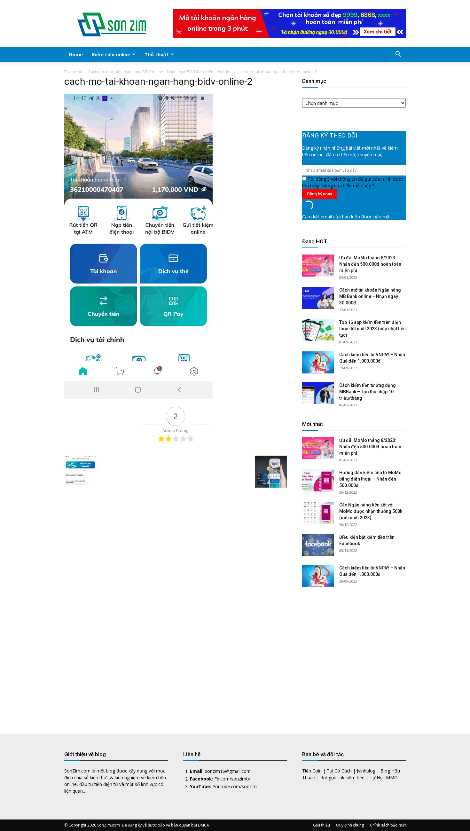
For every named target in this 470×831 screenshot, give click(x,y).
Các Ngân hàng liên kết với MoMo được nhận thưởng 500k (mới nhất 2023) (370, 511)
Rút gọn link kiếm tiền (342, 777)
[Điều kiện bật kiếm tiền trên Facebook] (318, 545)
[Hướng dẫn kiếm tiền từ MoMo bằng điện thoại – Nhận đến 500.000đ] (318, 480)
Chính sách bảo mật (388, 825)
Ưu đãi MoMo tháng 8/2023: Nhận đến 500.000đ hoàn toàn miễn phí (370, 264)
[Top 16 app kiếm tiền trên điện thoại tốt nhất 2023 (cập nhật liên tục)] (318, 330)
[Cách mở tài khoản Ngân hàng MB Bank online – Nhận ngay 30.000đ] (318, 298)
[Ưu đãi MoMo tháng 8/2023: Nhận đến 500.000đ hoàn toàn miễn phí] (318, 266)
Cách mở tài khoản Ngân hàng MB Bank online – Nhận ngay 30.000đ (370, 296)
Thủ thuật (157, 54)
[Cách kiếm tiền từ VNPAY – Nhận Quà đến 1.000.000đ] (318, 362)
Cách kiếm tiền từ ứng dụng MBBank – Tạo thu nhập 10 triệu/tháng (367, 392)
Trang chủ (73, 71)
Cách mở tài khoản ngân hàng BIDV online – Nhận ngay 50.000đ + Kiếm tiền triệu (159, 71)
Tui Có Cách (339, 771)
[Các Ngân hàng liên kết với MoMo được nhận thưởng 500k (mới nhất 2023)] (318, 513)
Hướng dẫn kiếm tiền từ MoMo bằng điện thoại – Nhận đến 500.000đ (370, 479)
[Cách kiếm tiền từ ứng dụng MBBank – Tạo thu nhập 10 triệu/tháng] (318, 393)
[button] (398, 55)
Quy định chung (350, 825)
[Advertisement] (354, 656)
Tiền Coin (312, 771)
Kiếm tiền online (111, 54)
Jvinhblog (366, 771)
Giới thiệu (321, 825)
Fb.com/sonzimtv (232, 779)
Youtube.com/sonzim (235, 786)
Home (76, 54)
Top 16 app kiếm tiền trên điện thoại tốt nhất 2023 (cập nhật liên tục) (372, 329)
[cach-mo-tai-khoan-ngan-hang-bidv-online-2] (138, 397)
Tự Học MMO (384, 777)
